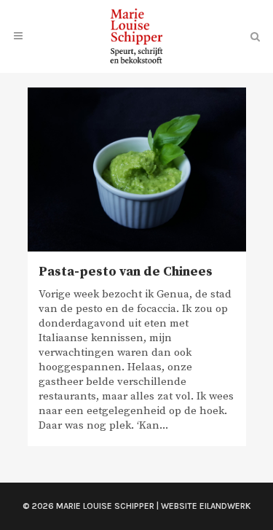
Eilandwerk (225, 506)
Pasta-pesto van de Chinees (126, 271)
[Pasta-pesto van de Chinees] (137, 169)
